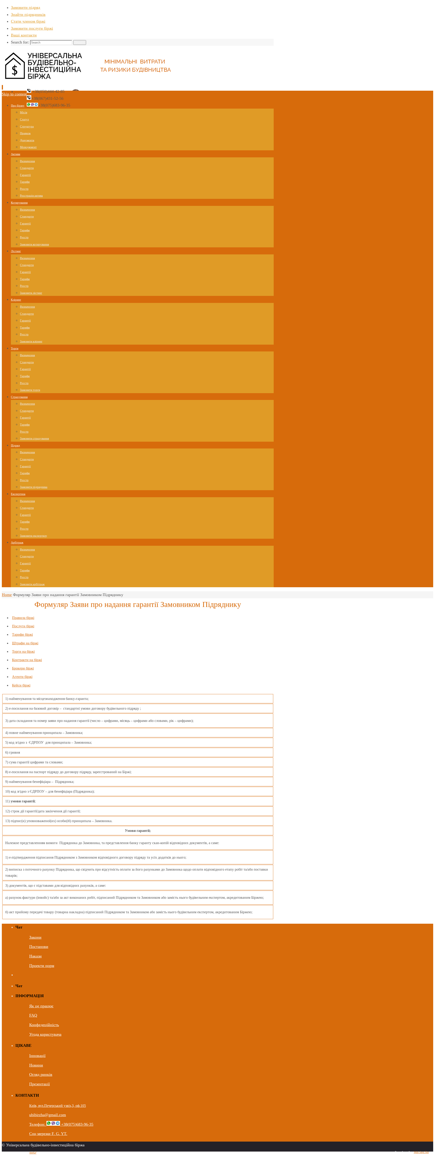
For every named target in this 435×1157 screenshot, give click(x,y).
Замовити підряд (25, 7)
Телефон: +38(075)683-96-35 (61, 1124)
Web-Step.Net (421, 1152)
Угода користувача (45, 1034)
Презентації (39, 1084)
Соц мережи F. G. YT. (48, 1133)
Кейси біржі (21, 685)
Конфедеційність (44, 1025)
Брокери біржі (23, 668)
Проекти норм (41, 965)
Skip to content (14, 94)
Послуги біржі (23, 626)
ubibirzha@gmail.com (47, 1115)
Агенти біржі (22, 677)
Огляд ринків (40, 1074)
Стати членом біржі (28, 21)
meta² (32, 1152)
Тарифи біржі (22, 634)
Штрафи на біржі (25, 643)
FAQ (33, 1015)
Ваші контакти (24, 35)
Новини (36, 1065)
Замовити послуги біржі (32, 28)
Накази (35, 956)
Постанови (38, 946)
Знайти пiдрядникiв (28, 14)
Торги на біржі (23, 651)
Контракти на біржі (27, 660)
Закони (35, 937)
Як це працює (41, 1006)
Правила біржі (23, 618)
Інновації (37, 1055)
